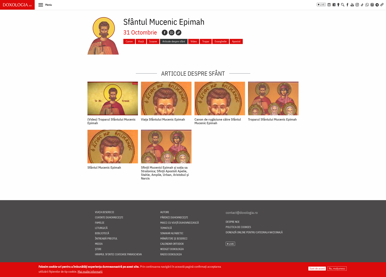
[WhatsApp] (367, 4)
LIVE (322, 4)
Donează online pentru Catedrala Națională (254, 232)
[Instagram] (357, 4)
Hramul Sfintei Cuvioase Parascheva (118, 254)
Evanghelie (221, 41)
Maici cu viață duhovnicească (179, 222)
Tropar (205, 41)
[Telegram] (377, 4)
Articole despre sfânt (173, 41)
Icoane (153, 41)
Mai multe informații (90, 271)
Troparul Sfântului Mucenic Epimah (272, 119)
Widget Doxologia (172, 249)
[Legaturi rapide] (382, 4)
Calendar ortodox (172, 244)
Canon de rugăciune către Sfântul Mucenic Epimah (218, 121)
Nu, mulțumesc (337, 268)
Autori (164, 212)
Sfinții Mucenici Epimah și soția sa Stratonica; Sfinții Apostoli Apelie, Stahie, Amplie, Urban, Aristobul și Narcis (165, 173)
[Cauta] (343, 4)
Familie (99, 222)
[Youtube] (352, 4)
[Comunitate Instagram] (372, 4)
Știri (98, 249)
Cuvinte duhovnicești (109, 217)
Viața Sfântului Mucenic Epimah (163, 119)
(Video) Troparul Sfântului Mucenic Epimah (111, 121)
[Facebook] (347, 4)
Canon (129, 41)
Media (99, 244)
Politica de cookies (238, 227)
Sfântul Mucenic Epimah (104, 167)
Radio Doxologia (171, 254)
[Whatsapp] (171, 32)
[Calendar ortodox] (329, 4)
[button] (45, 5)
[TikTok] (362, 4)
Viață (141, 41)
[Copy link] (178, 32)
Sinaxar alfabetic (171, 233)
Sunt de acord (317, 268)
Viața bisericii (104, 212)
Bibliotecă (102, 233)
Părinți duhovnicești (174, 217)
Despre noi (232, 221)
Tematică (166, 228)
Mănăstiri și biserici (173, 238)
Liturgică (101, 228)
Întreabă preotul (106, 238)
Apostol (236, 41)
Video (194, 41)
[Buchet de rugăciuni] (338, 4)
